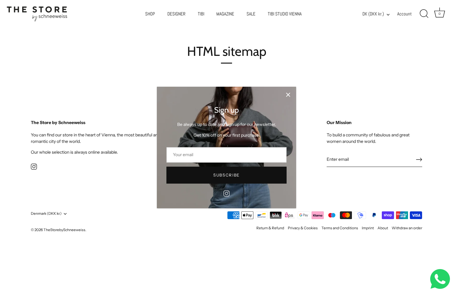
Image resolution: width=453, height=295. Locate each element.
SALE (251, 14)
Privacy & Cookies (303, 228)
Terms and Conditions (339, 228)
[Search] (424, 14)
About (382, 228)
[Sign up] (419, 159)
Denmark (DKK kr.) (46, 213)
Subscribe (226, 174)
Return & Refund (270, 228)
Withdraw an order (407, 228)
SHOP (150, 14)
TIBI (201, 14)
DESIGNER (176, 14)
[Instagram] (226, 193)
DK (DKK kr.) (373, 14)
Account (404, 14)
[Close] (288, 95)
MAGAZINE (225, 14)
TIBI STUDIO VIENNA (285, 14)
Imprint (368, 228)
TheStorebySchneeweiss (64, 229)
